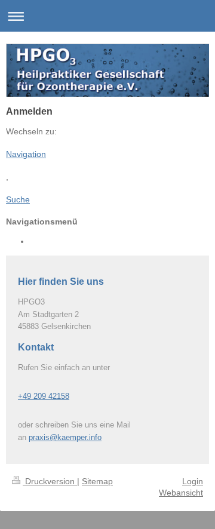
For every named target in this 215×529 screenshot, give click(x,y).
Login (192, 481)
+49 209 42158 (43, 396)
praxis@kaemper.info (65, 437)
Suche (18, 199)
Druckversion (50, 481)
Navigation (26, 154)
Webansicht (181, 492)
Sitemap (97, 481)
